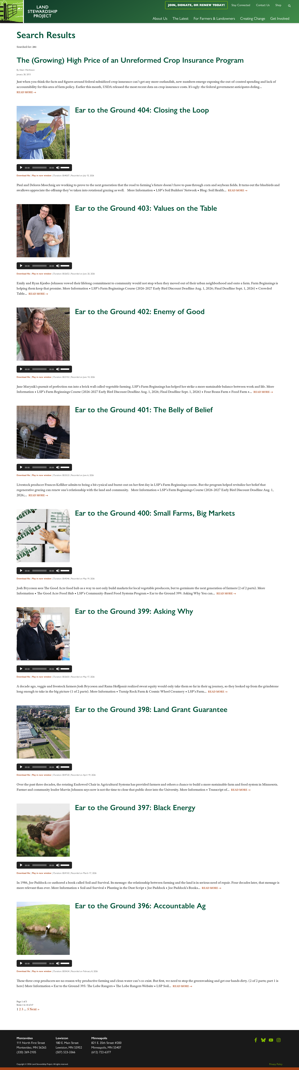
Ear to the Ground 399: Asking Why (134, 611)
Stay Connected (241, 5)
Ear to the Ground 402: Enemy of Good (140, 311)
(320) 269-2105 (26, 1052)
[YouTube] (271, 1040)
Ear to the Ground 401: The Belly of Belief (144, 409)
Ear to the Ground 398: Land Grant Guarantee (151, 709)
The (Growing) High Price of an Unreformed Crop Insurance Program (130, 60)
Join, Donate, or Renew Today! (196, 5)
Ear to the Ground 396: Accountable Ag (140, 905)
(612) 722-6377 (101, 1052)
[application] (44, 167)
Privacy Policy (275, 1064)
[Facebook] (256, 1040)
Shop (278, 5)
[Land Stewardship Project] (50, 11)
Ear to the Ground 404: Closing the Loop (142, 109)
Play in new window (41, 175)
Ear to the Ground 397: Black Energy (135, 807)
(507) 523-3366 (65, 1052)
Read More (26, 92)
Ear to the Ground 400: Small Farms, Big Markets (155, 513)
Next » (35, 1009)
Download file (23, 175)
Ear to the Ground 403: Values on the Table (146, 208)
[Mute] (58, 167)
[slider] (65, 167)
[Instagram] (278, 1040)
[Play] (21, 167)
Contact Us (263, 5)
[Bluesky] (263, 1040)
